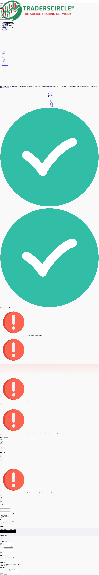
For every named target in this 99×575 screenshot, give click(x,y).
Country (1, 545)
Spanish (3, 60)
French (3, 55)
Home (51, 90)
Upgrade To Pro (55, 492)
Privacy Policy (7, 67)
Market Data (79, 86)
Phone (1, 544)
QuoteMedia (87, 86)
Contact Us (50, 92)
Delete (5, 522)
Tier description (12, 513)
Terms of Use (7, 68)
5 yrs (1, 5)
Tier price (11, 507)
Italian (3, 57)
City (1, 546)
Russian (3, 59)
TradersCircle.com (10, 86)
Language (3, 51)
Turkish (3, 61)
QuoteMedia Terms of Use (4, 87)
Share (2, 441)
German (3, 56)
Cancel (2, 522)
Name (1, 543)
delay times (50, 86)
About (3, 64)
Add (1, 517)
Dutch (52, 99)
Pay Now (2, 537)
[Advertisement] (33, 40)
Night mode (6, 30)
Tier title (11, 506)
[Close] (1, 404)
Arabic (51, 98)
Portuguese (4, 58)
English (3, 53)
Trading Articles (5, 65)
